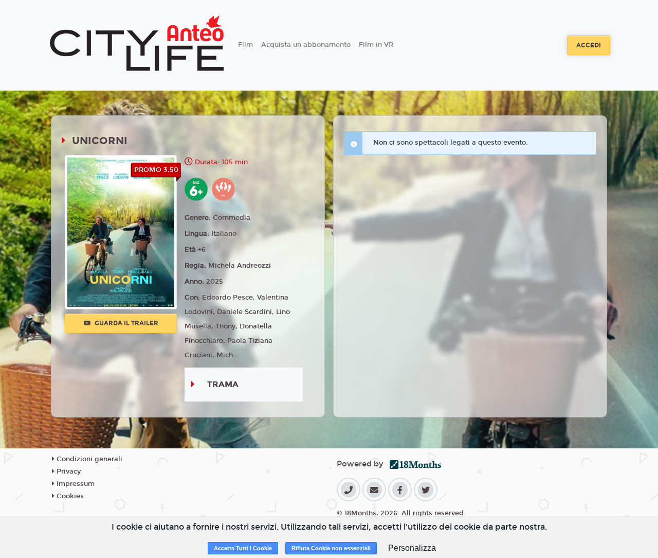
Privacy (67, 471)
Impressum (74, 484)
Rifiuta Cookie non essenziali (331, 548)
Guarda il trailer (125, 323)
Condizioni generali (88, 459)
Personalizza (412, 548)
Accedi (588, 45)
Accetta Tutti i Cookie (243, 548)
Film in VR (376, 45)
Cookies (69, 496)
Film (245, 45)
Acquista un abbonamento (306, 45)
